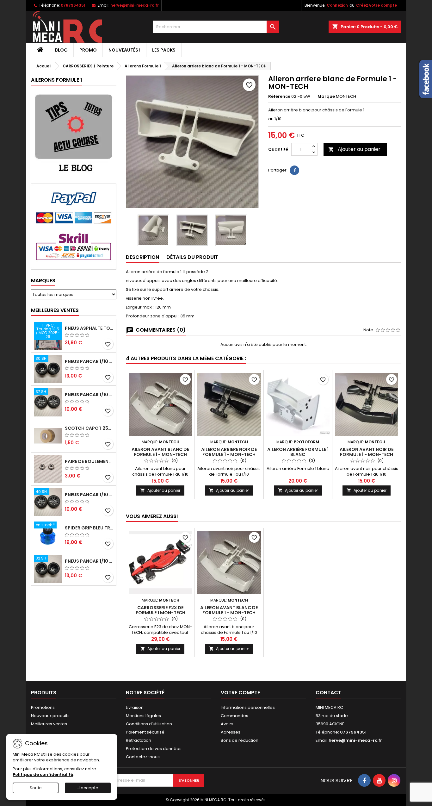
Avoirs (227, 724)
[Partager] (294, 170)
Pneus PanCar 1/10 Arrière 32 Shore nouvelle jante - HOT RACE (89, 561)
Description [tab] (142, 257)
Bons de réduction (239, 740)
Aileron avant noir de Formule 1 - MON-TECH (366, 452)
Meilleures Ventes (55, 310)
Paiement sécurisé (145, 732)
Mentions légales (143, 716)
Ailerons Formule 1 (56, 80)
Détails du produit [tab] (192, 257)
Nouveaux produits (50, 716)
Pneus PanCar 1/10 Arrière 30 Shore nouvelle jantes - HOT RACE (89, 361)
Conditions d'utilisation (149, 724)
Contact (328, 692)
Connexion (337, 5)
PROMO (88, 50)
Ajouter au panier (354, 149)
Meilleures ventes (49, 724)
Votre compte (240, 692)
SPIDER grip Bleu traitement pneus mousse (89, 527)
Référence (279, 96)
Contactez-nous (143, 757)
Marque (326, 96)
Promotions (43, 707)
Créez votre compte (376, 5)
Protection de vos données (154, 749)
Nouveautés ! (124, 50)
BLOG (61, 50)
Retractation (138, 740)
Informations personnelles (248, 707)
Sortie (36, 788)
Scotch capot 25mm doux (89, 428)
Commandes (234, 716)
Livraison (135, 707)
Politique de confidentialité (43, 775)
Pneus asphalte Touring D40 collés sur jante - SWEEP (89, 328)
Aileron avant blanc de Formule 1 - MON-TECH (160, 452)
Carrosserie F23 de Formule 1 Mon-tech (160, 610)
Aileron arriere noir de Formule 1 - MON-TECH (229, 452)
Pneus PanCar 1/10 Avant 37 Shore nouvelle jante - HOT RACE (89, 394)
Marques (43, 280)
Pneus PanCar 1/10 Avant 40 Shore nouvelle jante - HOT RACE (89, 494)
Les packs (164, 50)
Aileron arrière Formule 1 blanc (298, 452)
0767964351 (73, 5)
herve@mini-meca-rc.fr (134, 5)
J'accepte (87, 788)
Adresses (230, 732)
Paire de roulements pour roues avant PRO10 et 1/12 (89, 461)
